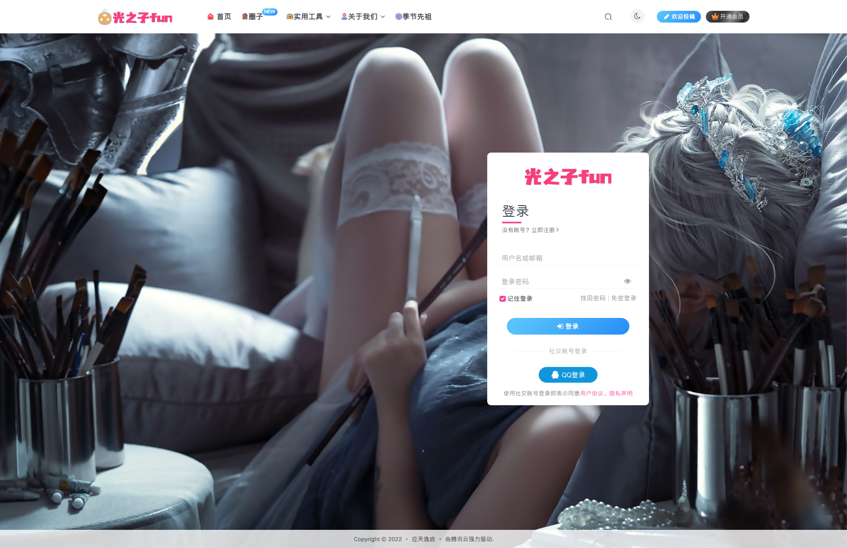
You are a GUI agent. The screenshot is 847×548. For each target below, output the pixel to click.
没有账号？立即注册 (528, 230)
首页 (222, 16)
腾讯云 (460, 539)
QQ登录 (573, 374)
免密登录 (624, 298)
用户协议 (591, 393)
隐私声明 (621, 393)
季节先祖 (417, 16)
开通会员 (732, 16)
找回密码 (593, 298)
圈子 (262, 14)
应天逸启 (423, 539)
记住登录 (520, 298)
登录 (572, 326)
